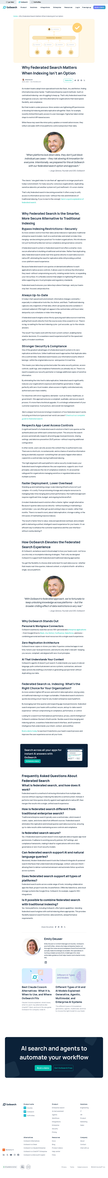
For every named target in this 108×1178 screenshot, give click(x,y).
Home (15, 16)
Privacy (64, 1167)
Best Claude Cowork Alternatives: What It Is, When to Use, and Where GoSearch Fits (37, 992)
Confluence (59, 633)
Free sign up (86, 7)
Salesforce (69, 633)
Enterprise (57, 7)
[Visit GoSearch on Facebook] (18, 1155)
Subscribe (68, 80)
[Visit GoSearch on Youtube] (11, 1155)
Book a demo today (29, 731)
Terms (72, 1167)
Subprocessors (83, 1167)
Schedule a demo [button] (32, 761)
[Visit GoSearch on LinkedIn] (4, 1155)
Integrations (45, 7)
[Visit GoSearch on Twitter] (7, 1155)
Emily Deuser (29, 79)
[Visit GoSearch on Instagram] (15, 1155)
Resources (68, 7)
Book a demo (99, 7)
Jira (46, 633)
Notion (51, 633)
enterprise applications (77, 629)
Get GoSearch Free (63, 1068)
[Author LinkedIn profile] (45, 962)
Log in (77, 7)
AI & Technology (35, 82)
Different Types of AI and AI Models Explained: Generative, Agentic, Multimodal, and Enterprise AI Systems (70, 994)
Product (24, 7)
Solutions (33, 7)
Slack (42, 633)
